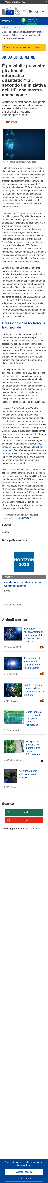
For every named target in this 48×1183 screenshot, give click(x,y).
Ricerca (37, 11)
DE (4, 57)
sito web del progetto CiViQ (15, 518)
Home (5, 28)
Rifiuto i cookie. (24, 1178)
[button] (30, 11)
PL (33, 57)
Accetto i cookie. (24, 1172)
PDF (26, 820)
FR (21, 57)
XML (26, 812)
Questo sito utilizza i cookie (17, 1162)
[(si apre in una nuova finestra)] (11, 10)
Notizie (17, 28)
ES (16, 57)
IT (27, 57)
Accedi (24, 11)
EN (10, 57)
